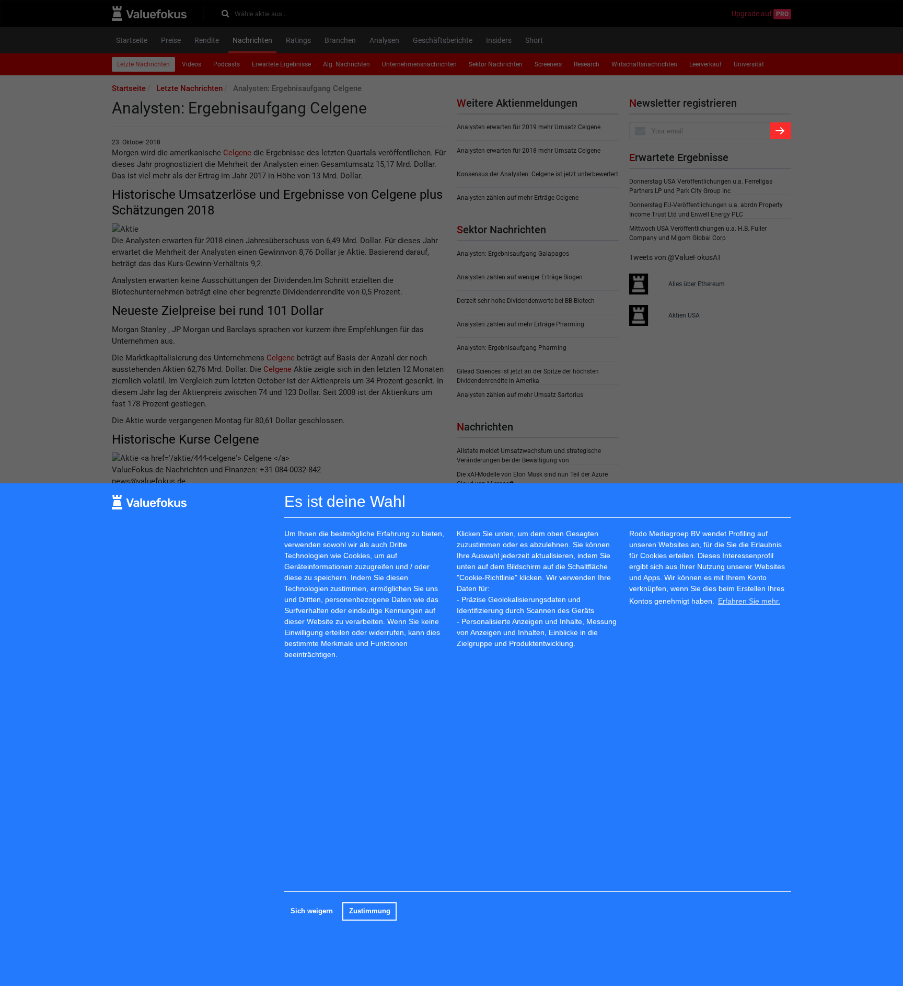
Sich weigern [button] (312, 911)
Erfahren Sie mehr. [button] (749, 600)
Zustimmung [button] (369, 911)
